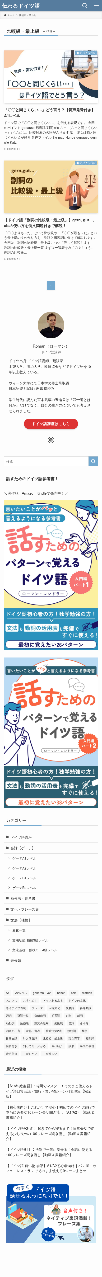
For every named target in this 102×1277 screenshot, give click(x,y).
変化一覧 (19, 930)
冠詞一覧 (23, 1015)
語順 (71, 1046)
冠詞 (9, 1015)
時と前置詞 (30, 1038)
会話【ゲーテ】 (22, 847)
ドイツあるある (53, 1000)
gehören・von (42, 993)
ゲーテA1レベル (24, 858)
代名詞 (70, 1008)
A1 (7, 993)
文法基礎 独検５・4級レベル (34, 949)
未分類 (15, 960)
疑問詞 (90, 1038)
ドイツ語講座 (21, 837)
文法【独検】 (21, 919)
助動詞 (10, 1023)
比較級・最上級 (53, 1038)
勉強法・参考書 (22, 898)
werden (87, 993)
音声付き (11, 1053)
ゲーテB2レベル (24, 887)
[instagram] (51, 440)
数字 (84, 1031)
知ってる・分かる (34, 1046)
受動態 (58, 1023)
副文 (68, 1015)
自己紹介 (57, 1046)
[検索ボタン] (85, 5)
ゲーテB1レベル (24, 877)
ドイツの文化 (77, 1000)
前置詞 (55, 1015)
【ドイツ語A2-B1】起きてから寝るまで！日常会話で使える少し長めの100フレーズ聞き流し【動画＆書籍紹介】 (50, 1133)
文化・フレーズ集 (24, 909)
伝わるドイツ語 (21, 5)
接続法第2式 (54, 1031)
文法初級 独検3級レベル (30, 940)
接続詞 (71, 1031)
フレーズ (37, 1008)
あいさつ (11, 1000)
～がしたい (30, 1053)
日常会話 (11, 1038)
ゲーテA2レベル (24, 868)
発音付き (11, 1046)
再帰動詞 (85, 1008)
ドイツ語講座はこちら (51, 423)
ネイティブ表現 (16, 1008)
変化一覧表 (33, 1031)
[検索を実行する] (93, 461)
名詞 (71, 1023)
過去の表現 (87, 1046)
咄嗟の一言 (13, 1031)
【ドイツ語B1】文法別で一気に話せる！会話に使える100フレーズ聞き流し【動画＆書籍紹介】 (49, 1152)
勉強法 (24, 1023)
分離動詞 (40, 1015)
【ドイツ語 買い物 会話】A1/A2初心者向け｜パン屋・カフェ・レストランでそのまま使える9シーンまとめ (51, 1168)
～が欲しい (50, 1053)
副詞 (80, 1015)
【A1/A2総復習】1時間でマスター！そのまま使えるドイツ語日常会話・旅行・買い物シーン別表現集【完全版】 (49, 1090)
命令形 (84, 1023)
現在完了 (74, 1038)
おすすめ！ (30, 1000)
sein (74, 993)
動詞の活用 (41, 1023)
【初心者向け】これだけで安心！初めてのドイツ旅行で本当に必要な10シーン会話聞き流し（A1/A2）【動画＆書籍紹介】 (50, 1112)
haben (61, 993)
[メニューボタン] (96, 5)
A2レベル (21, 993)
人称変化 (54, 1008)
